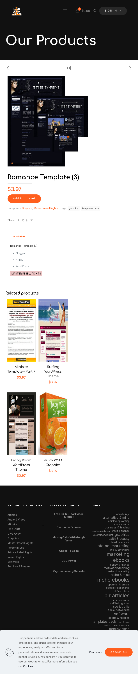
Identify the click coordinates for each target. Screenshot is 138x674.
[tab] (17, 236)
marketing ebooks (118, 557)
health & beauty (118, 539)
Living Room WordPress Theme (21, 464)
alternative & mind (116, 517)
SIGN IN (111, 10)
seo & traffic (121, 606)
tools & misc (124, 622)
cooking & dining (101, 531)
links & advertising (120, 549)
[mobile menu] (65, 11)
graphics (73, 208)
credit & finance (120, 530)
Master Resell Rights (46, 208)
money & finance (120, 564)
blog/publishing (122, 524)
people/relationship (118, 587)
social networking (119, 610)
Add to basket (24, 198)
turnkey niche (119, 629)
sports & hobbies (119, 618)
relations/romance (121, 600)
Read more (95, 652)
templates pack (90, 208)
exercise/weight (103, 534)
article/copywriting (119, 521)
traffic (107, 625)
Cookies (28, 666)
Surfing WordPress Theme (53, 371)
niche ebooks (113, 580)
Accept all (119, 652)
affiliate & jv (123, 514)
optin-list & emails (119, 584)
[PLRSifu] (16, 11)
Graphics (27, 208)
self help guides (120, 603)
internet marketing (113, 546)
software (122, 614)
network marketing (119, 571)
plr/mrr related (122, 591)
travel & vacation (121, 625)
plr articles (117, 595)
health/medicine (120, 542)
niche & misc (120, 575)
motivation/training (117, 568)
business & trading (117, 527)
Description (18, 236)
